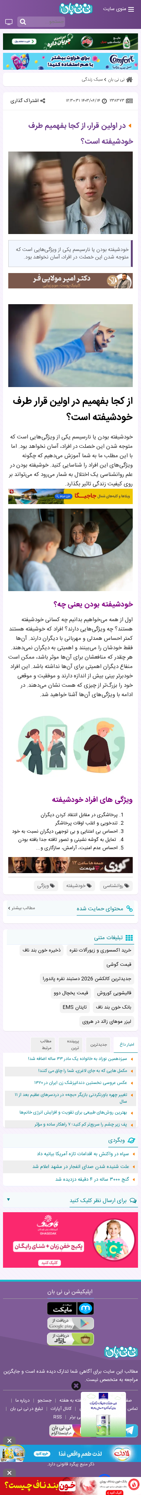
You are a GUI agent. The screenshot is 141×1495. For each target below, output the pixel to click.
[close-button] (76, 1386)
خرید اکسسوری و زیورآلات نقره (100, 950)
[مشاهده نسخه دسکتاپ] (9, 22)
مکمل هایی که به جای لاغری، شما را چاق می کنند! (82, 1071)
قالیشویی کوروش (114, 993)
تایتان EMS (75, 1007)
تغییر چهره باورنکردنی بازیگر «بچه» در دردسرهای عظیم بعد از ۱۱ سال (71, 1098)
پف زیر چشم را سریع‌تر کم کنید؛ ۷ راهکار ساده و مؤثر (81, 1124)
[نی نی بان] (76, 9)
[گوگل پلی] (70, 1323)
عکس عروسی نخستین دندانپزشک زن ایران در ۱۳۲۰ (80, 1083)
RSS (57, 1417)
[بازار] (70, 1339)
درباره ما (22, 1400)
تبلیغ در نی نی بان (26, 1408)
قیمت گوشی (118, 965)
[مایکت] (70, 1308)
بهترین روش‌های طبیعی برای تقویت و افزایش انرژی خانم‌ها (73, 1112)
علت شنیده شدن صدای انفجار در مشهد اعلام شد (80, 1167)
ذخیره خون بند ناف (42, 950)
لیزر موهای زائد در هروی (106, 1022)
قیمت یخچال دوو (71, 993)
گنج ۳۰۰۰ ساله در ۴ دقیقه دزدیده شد (92, 1179)
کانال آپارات (61, 1408)
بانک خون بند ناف (113, 1007)
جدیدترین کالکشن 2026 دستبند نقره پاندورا (87, 979)
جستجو (45, 1400)
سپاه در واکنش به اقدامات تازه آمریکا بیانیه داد (83, 1154)
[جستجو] (23, 22)
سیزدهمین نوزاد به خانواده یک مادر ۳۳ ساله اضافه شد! (77, 1059)
